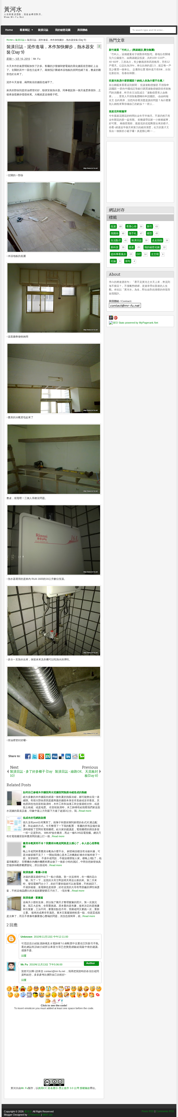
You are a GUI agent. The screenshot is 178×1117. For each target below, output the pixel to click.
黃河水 (13, 9)
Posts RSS (148, 1111)
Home (9, 29)
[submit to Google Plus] (41, 756)
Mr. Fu (24, 964)
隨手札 (133, 233)
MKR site (47, 1114)
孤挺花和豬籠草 (118, 111)
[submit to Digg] (54, 756)
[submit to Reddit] (75, 756)
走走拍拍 (157, 240)
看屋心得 (131, 226)
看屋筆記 (25, 29)
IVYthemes (34, 1114)
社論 (113, 261)
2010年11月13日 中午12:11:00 (51, 936)
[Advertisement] (120, 13)
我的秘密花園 (62, 29)
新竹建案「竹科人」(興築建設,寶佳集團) (132, 49)
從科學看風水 (118, 254)
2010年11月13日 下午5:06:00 (45, 964)
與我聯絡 (82, 29)
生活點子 (116, 240)
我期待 (114, 233)
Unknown (26, 936)
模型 (149, 233)
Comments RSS (165, 1111)
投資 (113, 226)
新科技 (114, 247)
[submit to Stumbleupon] (48, 756)
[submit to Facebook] (28, 756)
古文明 (155, 254)
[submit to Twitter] (34, 756)
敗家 (131, 247)
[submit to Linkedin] (68, 756)
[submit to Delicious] (61, 756)
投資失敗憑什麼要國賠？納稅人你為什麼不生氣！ (137, 80)
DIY (139, 254)
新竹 (149, 226)
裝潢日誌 (43, 29)
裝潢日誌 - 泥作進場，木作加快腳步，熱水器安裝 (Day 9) (50, 49)
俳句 (127, 261)
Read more (85, 810)
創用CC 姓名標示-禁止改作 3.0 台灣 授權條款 (64, 1088)
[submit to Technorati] (81, 756)
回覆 (23, 955)
